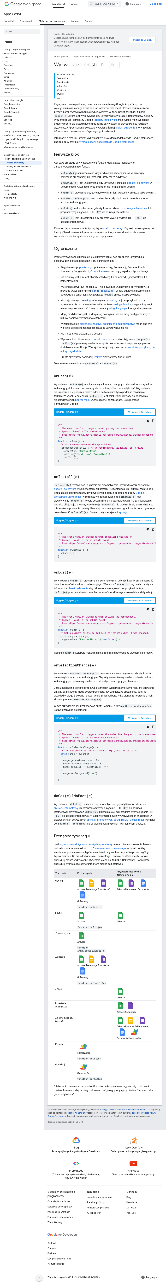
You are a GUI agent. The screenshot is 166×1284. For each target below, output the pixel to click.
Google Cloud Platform (59, 1258)
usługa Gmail (121, 304)
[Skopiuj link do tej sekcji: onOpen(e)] (76, 376)
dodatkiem (99, 271)
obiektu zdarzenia (78, 588)
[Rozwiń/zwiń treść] (73, 74)
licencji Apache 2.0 (76, 1113)
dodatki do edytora (103, 339)
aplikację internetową (136, 208)
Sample (75, 20)
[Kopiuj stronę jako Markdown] (112, 65)
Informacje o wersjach (58, 1212)
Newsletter (132, 1202)
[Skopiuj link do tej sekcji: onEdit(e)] (76, 572)
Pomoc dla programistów (60, 1217)
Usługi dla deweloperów (59, 1206)
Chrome (51, 1248)
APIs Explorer (94, 1213)
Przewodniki (26, 20)
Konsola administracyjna (99, 1197)
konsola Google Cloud (98, 1207)
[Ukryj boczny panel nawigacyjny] (39, 1278)
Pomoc (88, 20)
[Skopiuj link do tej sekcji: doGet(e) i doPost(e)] (96, 796)
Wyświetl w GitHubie (139, 412)
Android (51, 1243)
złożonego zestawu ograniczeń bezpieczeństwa (107, 323)
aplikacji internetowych (100, 819)
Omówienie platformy (58, 1201)
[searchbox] (22, 31)
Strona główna (61, 56)
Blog (128, 1197)
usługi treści (137, 819)
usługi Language (118, 308)
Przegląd (9, 20)
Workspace (32, 4)
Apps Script (58, 3)
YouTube (131, 1213)
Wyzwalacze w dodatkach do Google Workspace (106, 141)
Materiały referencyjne (52, 20)
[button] (21, 54)
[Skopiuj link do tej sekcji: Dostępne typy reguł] (93, 836)
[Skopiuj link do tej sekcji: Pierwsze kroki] (83, 155)
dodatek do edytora (138, 182)
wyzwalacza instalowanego (110, 848)
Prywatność (65, 1277)
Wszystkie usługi (56, 1264)
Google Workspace (81, 56)
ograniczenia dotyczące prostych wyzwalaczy (86, 844)
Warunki (51, 1277)
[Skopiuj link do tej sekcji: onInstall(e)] (82, 477)
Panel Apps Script (96, 1202)
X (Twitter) (131, 1207)
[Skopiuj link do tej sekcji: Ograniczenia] (80, 249)
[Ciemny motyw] (147, 420)
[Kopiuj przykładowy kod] (153, 420)
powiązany (85, 267)
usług (87, 300)
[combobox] (104, 4)
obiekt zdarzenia (125, 127)
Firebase (51, 1253)
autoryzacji (116, 300)
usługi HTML (121, 819)
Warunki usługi (54, 1222)
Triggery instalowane (106, 119)
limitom (98, 357)
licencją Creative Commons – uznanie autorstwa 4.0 (124, 1109)
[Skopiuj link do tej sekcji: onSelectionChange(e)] (99, 665)
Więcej (74, 3)
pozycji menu (82, 399)
